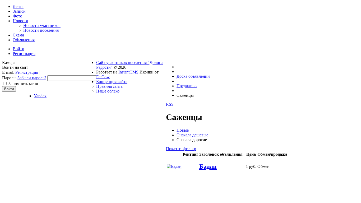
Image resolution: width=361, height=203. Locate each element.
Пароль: (9, 78)
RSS (170, 104)
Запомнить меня (23, 83)
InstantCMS (128, 72)
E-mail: (8, 72)
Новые (183, 130)
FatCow (103, 77)
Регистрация (26, 72)
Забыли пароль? (31, 78)
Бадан (208, 166)
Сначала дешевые (192, 135)
